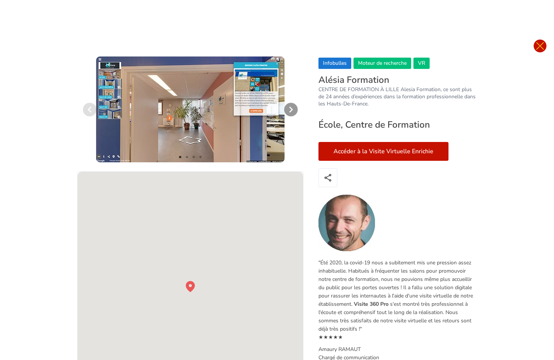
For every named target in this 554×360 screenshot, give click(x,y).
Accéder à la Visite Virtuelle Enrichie (383, 151)
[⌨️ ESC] (540, 46)
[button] (190, 286)
